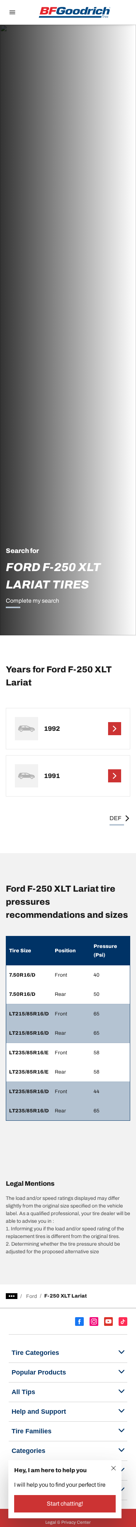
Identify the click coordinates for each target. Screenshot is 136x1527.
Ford (31, 1296)
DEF (115, 818)
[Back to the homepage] (75, 12)
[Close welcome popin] (113, 1468)
